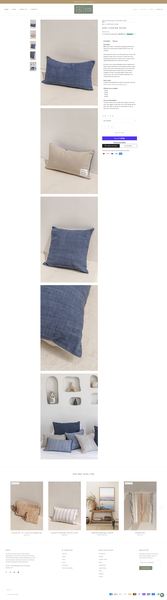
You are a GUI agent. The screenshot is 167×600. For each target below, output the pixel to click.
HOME (6, 9)
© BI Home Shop (12, 594)
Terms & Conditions (67, 568)
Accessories (102, 554)
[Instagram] (10, 572)
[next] (162, 507)
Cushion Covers (103, 559)
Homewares (102, 565)
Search (151, 9)
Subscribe (146, 568)
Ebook (100, 562)
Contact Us (65, 565)
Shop (63, 559)
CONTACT (34, 9)
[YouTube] (18, 572)
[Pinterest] (112, 115)
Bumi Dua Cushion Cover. (120, 84)
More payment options (120, 142)
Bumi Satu (108, 84)
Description (107, 41)
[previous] (5, 507)
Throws (101, 576)
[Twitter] (110, 115)
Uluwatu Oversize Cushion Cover (64, 533)
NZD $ (135, 9)
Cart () (159, 9)
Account (143, 9)
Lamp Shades (102, 568)
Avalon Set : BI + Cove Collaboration (27, 533)
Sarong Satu (140, 533)
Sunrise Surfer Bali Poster (102, 533)
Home (63, 562)
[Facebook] (108, 115)
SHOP (14, 9)
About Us (64, 554)
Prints (100, 571)
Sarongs (101, 574)
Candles (101, 556)
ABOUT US (23, 9)
